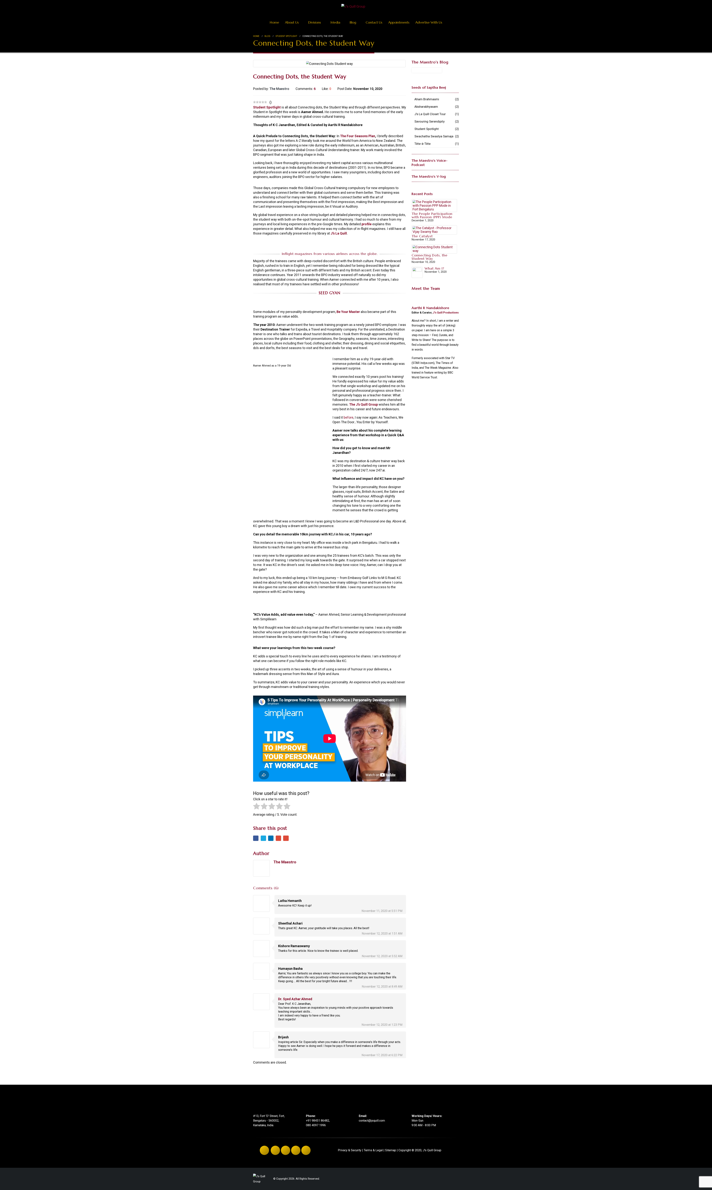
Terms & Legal (373, 1150)
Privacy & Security (349, 1150)
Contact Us (374, 22)
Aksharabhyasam (426, 106)
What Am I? (434, 268)
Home (274, 22)
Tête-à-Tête (422, 144)
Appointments (398, 22)
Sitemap (390, 1150)
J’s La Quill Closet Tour (430, 114)
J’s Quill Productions (446, 312)
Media (335, 22)
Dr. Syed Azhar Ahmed (295, 999)
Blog (353, 22)
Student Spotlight (426, 129)
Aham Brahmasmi (426, 99)
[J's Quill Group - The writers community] (353, 6)
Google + (278, 838)
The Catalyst (422, 236)
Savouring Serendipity (429, 121)
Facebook (255, 838)
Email (286, 838)
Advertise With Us (428, 22)
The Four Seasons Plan (357, 136)
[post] (434, 205)
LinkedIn (270, 838)
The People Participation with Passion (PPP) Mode (432, 215)
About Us (292, 22)
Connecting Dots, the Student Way (429, 257)
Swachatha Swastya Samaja (433, 136)
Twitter (263, 838)
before (348, 417)
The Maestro (284, 862)
